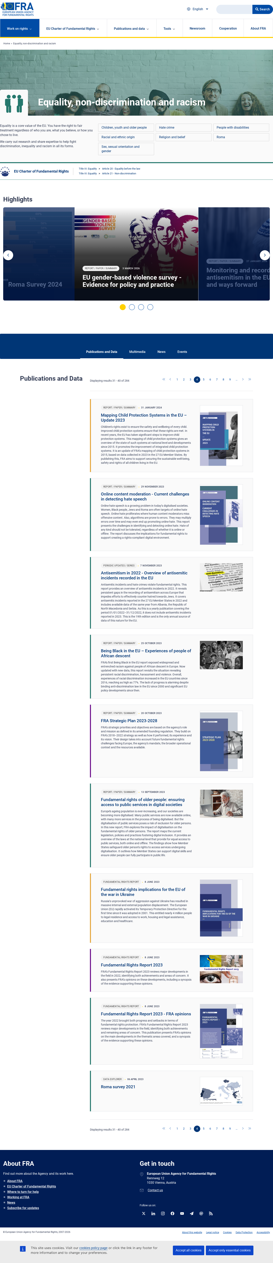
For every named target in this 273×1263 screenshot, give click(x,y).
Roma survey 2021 (118, 1086)
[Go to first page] (164, 379)
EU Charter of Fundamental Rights (41, 171)
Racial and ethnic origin (118, 137)
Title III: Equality (88, 168)
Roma (221, 137)
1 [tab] (123, 307)
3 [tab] (141, 307)
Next (265, 255)
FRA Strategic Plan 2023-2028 (129, 720)
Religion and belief (172, 137)
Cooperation (228, 28)
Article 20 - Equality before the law (121, 168)
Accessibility (263, 1232)
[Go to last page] (250, 379)
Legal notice (212, 1232)
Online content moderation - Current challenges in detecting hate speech (145, 496)
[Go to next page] (243, 379)
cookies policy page (93, 1248)
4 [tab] (150, 307)
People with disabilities (233, 127)
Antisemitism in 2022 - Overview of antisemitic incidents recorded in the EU (144, 575)
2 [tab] (132, 307)
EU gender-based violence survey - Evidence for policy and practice (132, 281)
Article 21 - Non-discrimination (119, 173)
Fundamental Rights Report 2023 (132, 965)
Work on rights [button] (17, 29)
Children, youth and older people (124, 127)
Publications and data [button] (129, 29)
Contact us (155, 1190)
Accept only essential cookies (230, 1250)
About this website (192, 1232)
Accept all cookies (188, 1250)
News (11, 1202)
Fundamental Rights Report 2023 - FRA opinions (146, 1014)
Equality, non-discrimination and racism (34, 43)
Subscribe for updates (23, 1208)
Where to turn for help (23, 1192)
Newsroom (197, 28)
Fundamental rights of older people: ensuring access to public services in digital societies (143, 802)
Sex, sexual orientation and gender (120, 149)
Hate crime (166, 127)
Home (6, 43)
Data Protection (244, 1232)
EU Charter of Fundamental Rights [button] (70, 29)
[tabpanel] (136, 254)
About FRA (258, 28)
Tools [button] (167, 29)
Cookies (227, 1232)
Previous (8, 255)
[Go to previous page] (170, 379)
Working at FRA (18, 1197)
